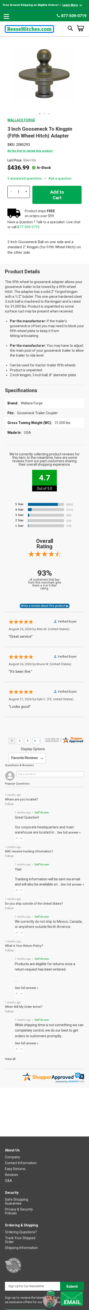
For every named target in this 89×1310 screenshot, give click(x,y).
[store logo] (29, 28)
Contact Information (21, 1163)
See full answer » (69, 832)
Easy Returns (15, 1169)
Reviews (11, 1175)
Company (12, 1157)
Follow (9, 804)
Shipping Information (21, 1248)
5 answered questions (24, 178)
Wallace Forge (21, 120)
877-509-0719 (73, 15)
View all (10, 1059)
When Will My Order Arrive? (23, 1007)
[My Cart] (80, 28)
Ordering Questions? (21, 1232)
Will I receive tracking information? (29, 851)
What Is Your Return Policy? (24, 946)
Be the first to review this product (30, 150)
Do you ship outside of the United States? (34, 903)
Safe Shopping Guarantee (16, 1201)
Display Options (33, 749)
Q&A (8, 1181)
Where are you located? (21, 799)
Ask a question (59, 178)
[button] (40, 114)
